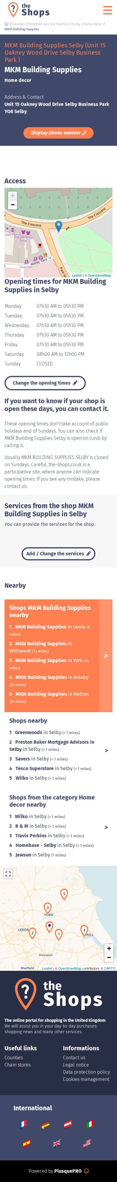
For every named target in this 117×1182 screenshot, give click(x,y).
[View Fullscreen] (8, 873)
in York (49, 660)
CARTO (110, 968)
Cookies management (86, 1079)
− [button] (13, 204)
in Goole (51, 627)
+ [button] (13, 196)
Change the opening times (42, 383)
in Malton (52, 694)
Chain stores (17, 1065)
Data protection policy (86, 1072)
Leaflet (77, 275)
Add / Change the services (55, 553)
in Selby (38, 732)
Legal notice (76, 1065)
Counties (13, 1057)
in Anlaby (52, 677)
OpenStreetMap (99, 275)
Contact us (74, 1057)
